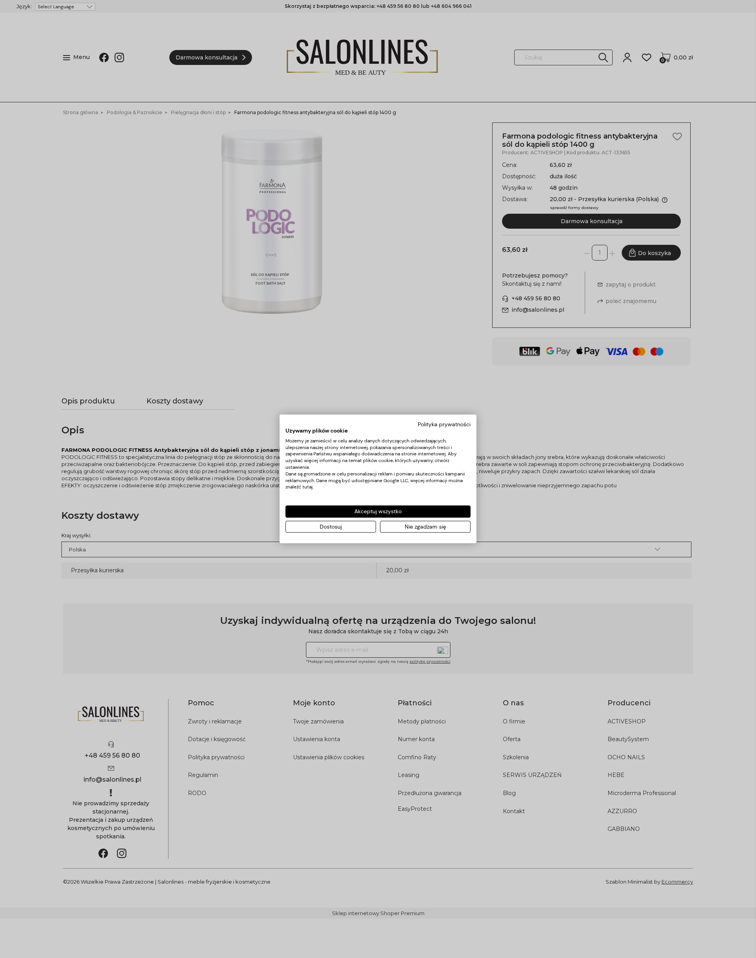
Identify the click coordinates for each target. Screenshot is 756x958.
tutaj (307, 487)
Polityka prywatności (444, 424)
